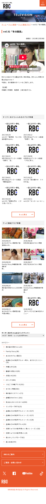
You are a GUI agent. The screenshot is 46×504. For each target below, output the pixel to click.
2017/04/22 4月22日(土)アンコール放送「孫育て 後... (33, 137)
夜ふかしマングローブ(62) (15, 437)
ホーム (4, 24)
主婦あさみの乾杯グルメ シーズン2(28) (20, 420)
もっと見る (23, 214)
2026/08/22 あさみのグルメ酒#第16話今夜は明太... (11, 311)
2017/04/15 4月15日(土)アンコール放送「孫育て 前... (12, 158)
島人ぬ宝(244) (11, 442)
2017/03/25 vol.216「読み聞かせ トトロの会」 (33, 179)
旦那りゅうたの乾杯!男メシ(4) (16, 433)
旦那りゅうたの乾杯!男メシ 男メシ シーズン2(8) (23, 429)
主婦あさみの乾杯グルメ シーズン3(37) (20, 415)
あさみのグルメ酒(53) (14, 356)
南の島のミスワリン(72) (14, 393)
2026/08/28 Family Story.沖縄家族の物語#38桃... (11, 265)
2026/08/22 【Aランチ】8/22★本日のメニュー (34, 311)
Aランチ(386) (11, 380)
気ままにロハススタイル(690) (16, 402)
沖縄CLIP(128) (11, 367)
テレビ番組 (12, 24)
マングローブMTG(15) (14, 406)
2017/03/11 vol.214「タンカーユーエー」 (34, 200)
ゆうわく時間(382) (12, 389)
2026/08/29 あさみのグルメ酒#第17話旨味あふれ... (11, 243)
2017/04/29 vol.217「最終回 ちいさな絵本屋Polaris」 (12, 137)
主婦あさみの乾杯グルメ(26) (16, 424)
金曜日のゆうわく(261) (14, 398)
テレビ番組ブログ (24, 24)
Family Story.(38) (12, 351)
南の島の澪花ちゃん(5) (14, 347)
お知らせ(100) (11, 375)
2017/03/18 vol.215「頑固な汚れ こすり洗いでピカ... (12, 201)
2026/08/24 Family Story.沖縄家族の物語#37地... (33, 289)
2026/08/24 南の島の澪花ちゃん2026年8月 (12, 288)
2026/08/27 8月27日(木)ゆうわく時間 (33, 263)
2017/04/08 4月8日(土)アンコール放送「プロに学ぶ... (33, 158)
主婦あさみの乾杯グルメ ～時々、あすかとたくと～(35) (24, 361)
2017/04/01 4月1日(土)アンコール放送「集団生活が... (11, 179)
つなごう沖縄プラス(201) (15, 384)
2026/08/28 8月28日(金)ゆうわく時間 (33, 242)
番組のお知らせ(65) (13, 371)
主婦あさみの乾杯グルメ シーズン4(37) (20, 411)
